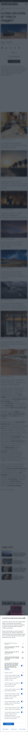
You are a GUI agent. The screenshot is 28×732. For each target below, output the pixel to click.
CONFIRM (8, 724)
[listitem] (14, 644)
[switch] (22, 647)
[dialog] (14, 673)
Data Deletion (5, 729)
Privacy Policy (22, 729)
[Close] (25, 618)
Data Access (14, 729)
